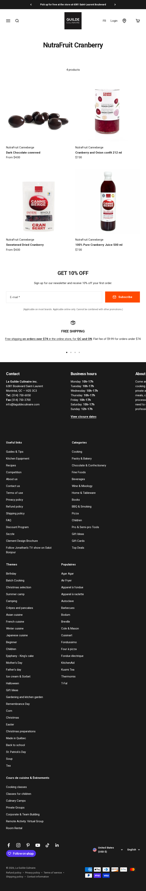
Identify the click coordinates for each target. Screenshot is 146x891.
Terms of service (53, 872)
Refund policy (14, 506)
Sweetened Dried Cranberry (25, 245)
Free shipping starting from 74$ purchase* (73, 4)
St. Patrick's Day (16, 752)
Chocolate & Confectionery (89, 465)
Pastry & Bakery (82, 458)
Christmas (12, 717)
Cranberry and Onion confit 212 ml (98, 152)
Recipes (11, 465)
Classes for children (18, 794)
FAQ (8, 520)
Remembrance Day (18, 704)
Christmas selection (18, 587)
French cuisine (15, 621)
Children (77, 520)
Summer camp (15, 594)
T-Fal (64, 683)
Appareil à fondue (72, 587)
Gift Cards (78, 541)
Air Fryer (66, 580)
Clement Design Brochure (22, 541)
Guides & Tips (14, 451)
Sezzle (10, 534)
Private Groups (15, 807)
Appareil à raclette (72, 594)
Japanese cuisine (17, 635)
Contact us (13, 486)
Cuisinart (66, 635)
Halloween (12, 683)
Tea (8, 765)
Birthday (11, 573)
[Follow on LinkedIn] (57, 845)
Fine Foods (79, 472)
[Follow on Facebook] (8, 845)
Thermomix (68, 676)
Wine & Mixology (82, 486)
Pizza (75, 513)
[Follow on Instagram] (18, 845)
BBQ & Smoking (81, 506)
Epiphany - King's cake (20, 656)
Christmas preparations (21, 731)
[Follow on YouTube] (37, 845)
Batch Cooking (15, 580)
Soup (9, 759)
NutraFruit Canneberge (20, 147)
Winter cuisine (15, 628)
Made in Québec (16, 738)
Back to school (15, 745)
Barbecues (68, 608)
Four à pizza (69, 649)
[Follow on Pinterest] (28, 845)
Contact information (38, 876)
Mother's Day (14, 662)
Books (76, 499)
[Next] (115, 4)
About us (11, 479)
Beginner (11, 642)
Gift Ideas (78, 534)
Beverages (78, 479)
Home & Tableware (84, 493)
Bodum (65, 614)
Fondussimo (69, 642)
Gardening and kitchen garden (24, 697)
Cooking (77, 451)
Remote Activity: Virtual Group (25, 821)
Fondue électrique (72, 656)
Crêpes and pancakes (19, 608)
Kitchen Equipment (17, 458)
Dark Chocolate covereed (23, 152)
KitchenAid (68, 662)
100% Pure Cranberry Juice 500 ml (98, 245)
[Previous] (31, 4)
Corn (9, 710)
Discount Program (17, 527)
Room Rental (14, 828)
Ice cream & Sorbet (18, 676)
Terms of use (14, 493)
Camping (11, 601)
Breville (65, 621)
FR (104, 20)
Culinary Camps (16, 800)
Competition (13, 472)
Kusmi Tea (67, 669)
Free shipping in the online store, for (48, 339)
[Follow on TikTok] (47, 845)
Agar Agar (67, 573)
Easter (10, 724)
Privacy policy (14, 499)
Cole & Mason (70, 628)
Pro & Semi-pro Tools (85, 527)
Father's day (13, 669)
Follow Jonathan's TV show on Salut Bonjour (29, 550)
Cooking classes (16, 787)
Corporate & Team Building (23, 814)
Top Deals (78, 547)
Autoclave (67, 601)
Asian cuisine (14, 614)
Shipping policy (15, 513)
